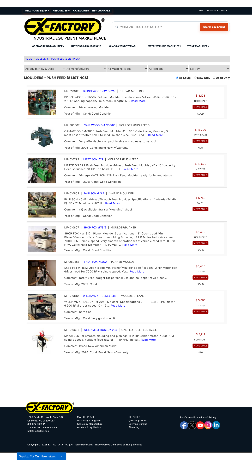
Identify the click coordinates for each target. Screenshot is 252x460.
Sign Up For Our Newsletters (37, 456)
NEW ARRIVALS (101, 10)
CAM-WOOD (99, 125)
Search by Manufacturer (90, 423)
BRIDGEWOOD (99, 91)
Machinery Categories (89, 420)
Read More (138, 101)
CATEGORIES (81, 10)
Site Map (137, 444)
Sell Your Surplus (138, 423)
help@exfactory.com (38, 431)
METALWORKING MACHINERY (164, 46)
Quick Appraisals (138, 420)
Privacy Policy (101, 444)
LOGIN (199, 10)
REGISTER (212, 10)
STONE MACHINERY (198, 46)
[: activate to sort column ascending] (125, 83)
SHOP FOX (94, 227)
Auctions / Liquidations (89, 427)
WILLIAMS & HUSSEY (100, 295)
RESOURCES (60, 10)
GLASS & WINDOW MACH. (123, 46)
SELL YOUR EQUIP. (36, 10)
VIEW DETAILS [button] (200, 107)
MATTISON (93, 159)
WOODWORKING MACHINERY (48, 46)
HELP (224, 10)
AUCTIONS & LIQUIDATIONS (85, 46)
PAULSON (93, 193)
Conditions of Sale (120, 444)
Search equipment (214, 26)
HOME (28, 58)
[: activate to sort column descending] (225, 83)
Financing (134, 427)
